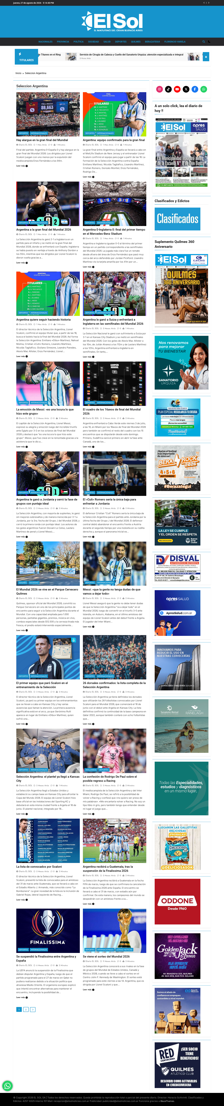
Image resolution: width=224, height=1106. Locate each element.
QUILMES (135, 41)
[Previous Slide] (204, 3)
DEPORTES (120, 41)
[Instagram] (159, 89)
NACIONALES (45, 41)
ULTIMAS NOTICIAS (124, 949)
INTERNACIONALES (39, 133)
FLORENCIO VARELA (174, 41)
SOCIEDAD (93, 41)
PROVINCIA (63, 41)
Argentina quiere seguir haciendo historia (43, 319)
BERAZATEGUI (152, 41)
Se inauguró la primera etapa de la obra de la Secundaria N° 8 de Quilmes (136, 54)
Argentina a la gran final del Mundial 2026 (43, 229)
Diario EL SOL (25, 144)
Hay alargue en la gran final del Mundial (42, 140)
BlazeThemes (167, 1101)
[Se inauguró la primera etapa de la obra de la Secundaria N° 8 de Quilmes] (87, 56)
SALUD (107, 41)
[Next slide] (209, 3)
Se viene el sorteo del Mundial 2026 (106, 956)
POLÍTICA (79, 41)
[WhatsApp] (203, 89)
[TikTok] (168, 89)
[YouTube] (177, 89)
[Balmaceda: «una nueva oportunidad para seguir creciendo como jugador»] (186, 60)
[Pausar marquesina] (206, 56)
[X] (186, 89)
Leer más (20, 165)
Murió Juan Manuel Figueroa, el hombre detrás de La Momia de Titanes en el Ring (157, 3)
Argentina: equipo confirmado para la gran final (114, 140)
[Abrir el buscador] (204, 41)
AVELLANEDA (90, 770)
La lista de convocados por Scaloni (39, 866)
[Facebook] (195, 89)
